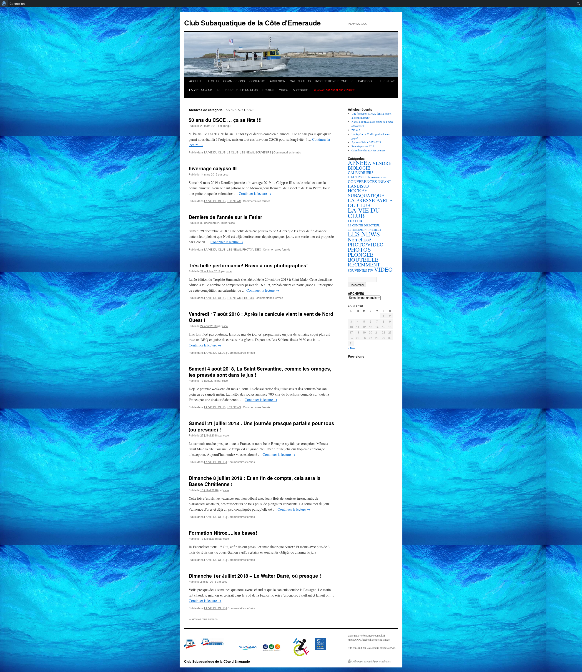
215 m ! (355, 130)
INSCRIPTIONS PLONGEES (334, 81)
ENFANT (384, 181)
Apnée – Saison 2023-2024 (366, 142)
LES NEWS (387, 81)
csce (225, 174)
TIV (370, 270)
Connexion (17, 3)
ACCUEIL (195, 81)
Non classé (359, 239)
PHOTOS (268, 90)
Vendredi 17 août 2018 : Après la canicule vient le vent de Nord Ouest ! (261, 316)
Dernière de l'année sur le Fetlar (225, 216)
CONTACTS (257, 81)
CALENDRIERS (300, 81)
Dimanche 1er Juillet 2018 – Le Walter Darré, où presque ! (255, 575)
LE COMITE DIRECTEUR (364, 225)
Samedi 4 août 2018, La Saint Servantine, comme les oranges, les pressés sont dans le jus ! (260, 371)
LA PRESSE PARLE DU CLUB (237, 90)
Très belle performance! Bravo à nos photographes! (248, 265)
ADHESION (277, 81)
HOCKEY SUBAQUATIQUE (366, 192)
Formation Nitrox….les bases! (223, 532)
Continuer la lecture (255, 193)
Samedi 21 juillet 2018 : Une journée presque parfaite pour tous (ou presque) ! (261, 426)
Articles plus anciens (203, 619)
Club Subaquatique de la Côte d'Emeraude (252, 23)
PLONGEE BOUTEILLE (363, 257)
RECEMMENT (364, 264)
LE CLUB (212, 81)
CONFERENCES (362, 181)
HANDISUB (358, 186)
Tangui (227, 126)
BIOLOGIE (359, 168)
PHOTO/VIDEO (251, 249)
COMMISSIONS (234, 81)
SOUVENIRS (263, 152)
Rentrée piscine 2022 (362, 146)
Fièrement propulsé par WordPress (371, 661)
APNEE (357, 162)
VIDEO (283, 90)
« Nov (351, 348)
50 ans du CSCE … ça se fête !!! (225, 119)
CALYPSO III (366, 81)
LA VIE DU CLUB (200, 90)
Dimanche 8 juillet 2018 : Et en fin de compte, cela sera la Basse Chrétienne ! (255, 480)
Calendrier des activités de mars (368, 150)
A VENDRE (300, 90)
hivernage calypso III (213, 168)
